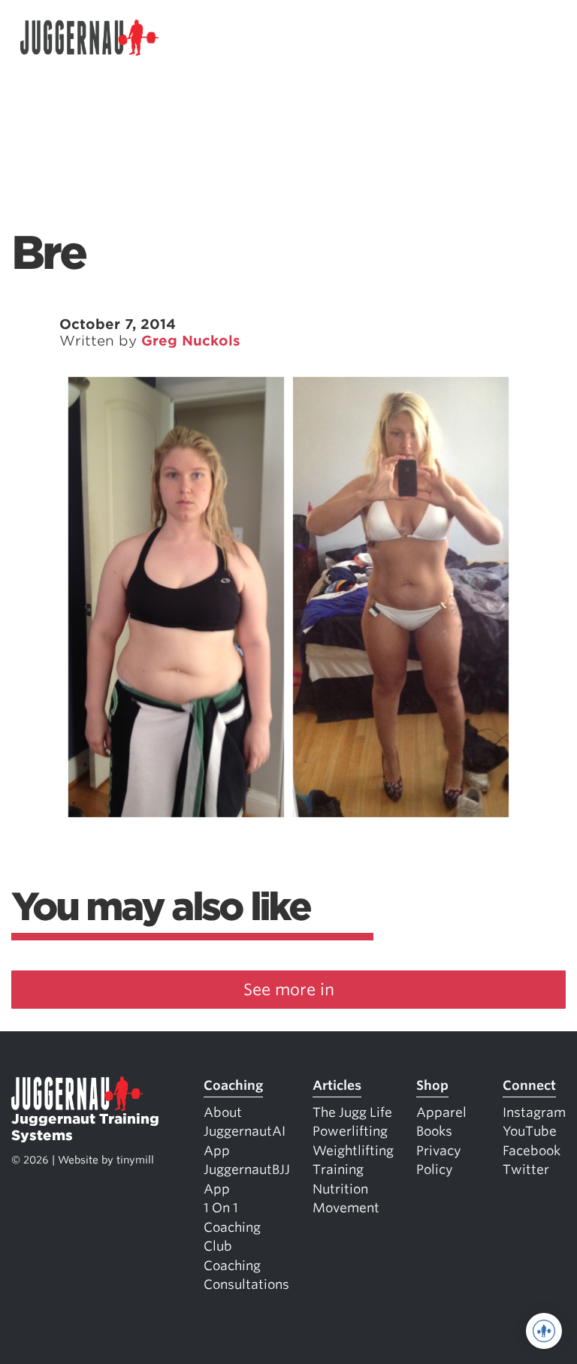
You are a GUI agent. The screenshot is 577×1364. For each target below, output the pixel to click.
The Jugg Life (352, 1112)
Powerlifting (350, 1131)
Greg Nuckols (190, 341)
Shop (432, 1085)
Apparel (441, 1112)
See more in (288, 989)
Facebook (531, 1150)
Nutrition (340, 1189)
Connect (529, 1085)
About (223, 1112)
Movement (346, 1207)
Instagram (534, 1112)
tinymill (135, 1160)
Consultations (246, 1284)
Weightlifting (353, 1150)
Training (338, 1169)
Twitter (526, 1169)
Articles (337, 1085)
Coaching (233, 1085)
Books (434, 1131)
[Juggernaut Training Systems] (89, 38)
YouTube (530, 1131)
